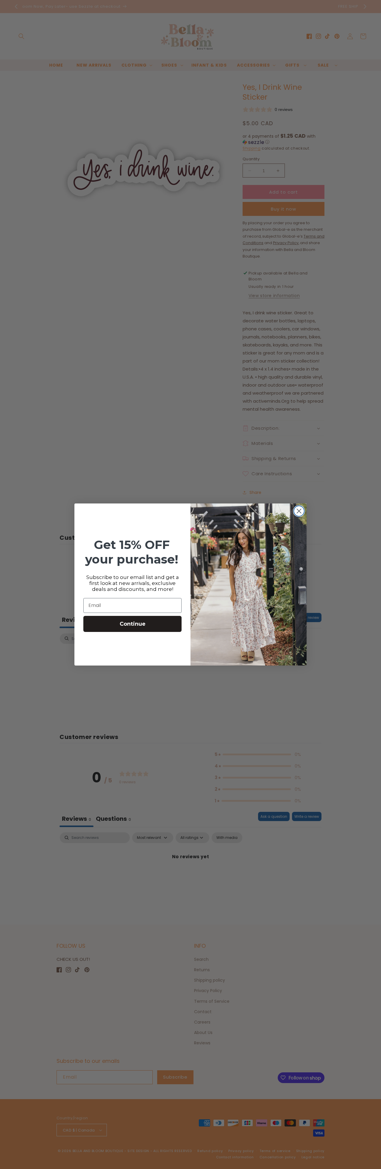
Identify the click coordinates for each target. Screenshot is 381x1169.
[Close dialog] (299, 511)
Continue (133, 624)
